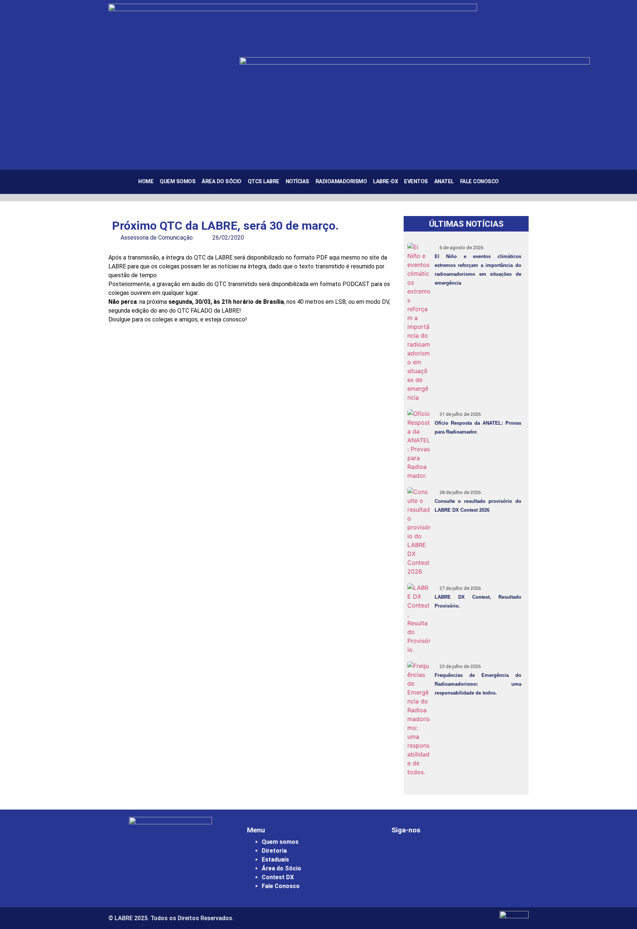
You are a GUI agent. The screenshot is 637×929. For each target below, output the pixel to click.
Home (145, 181)
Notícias (297, 181)
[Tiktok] (461, 850)
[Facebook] (421, 850)
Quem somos (280, 841)
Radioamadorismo (341, 181)
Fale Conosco (479, 181)
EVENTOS (416, 181)
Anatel (444, 181)
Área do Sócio (221, 181)
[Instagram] (400, 850)
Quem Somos (177, 181)
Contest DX (278, 877)
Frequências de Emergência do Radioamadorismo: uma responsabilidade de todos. (478, 684)
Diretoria (274, 850)
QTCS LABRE (263, 181)
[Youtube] (441, 850)
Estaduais (275, 859)
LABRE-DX (385, 181)
